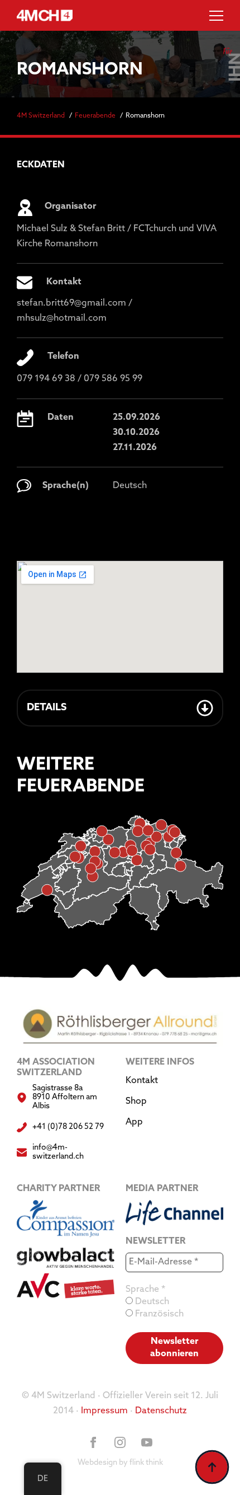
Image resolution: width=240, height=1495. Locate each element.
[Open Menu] (216, 15)
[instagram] (120, 1442)
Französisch (158, 1314)
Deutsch (151, 1301)
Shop (136, 1101)
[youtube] (147, 1442)
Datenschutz (161, 1411)
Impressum (104, 1411)
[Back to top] (212, 1467)
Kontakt (142, 1080)
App (134, 1122)
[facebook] (93, 1442)
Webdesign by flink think (120, 1463)
